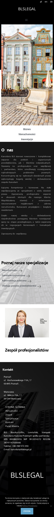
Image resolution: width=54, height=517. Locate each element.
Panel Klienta (12, 426)
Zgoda (27, 511)
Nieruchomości (9, 270)
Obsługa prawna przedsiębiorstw (19, 286)
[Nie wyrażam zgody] (51, 506)
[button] (26, 20)
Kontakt (9, 422)
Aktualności (11, 411)
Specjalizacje (11, 419)
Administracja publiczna (14, 281)
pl (41, 2)
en (46, 2)
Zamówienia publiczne (13, 275)
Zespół (8, 415)
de (51, 2)
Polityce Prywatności (29, 506)
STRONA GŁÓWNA (15, 407)
